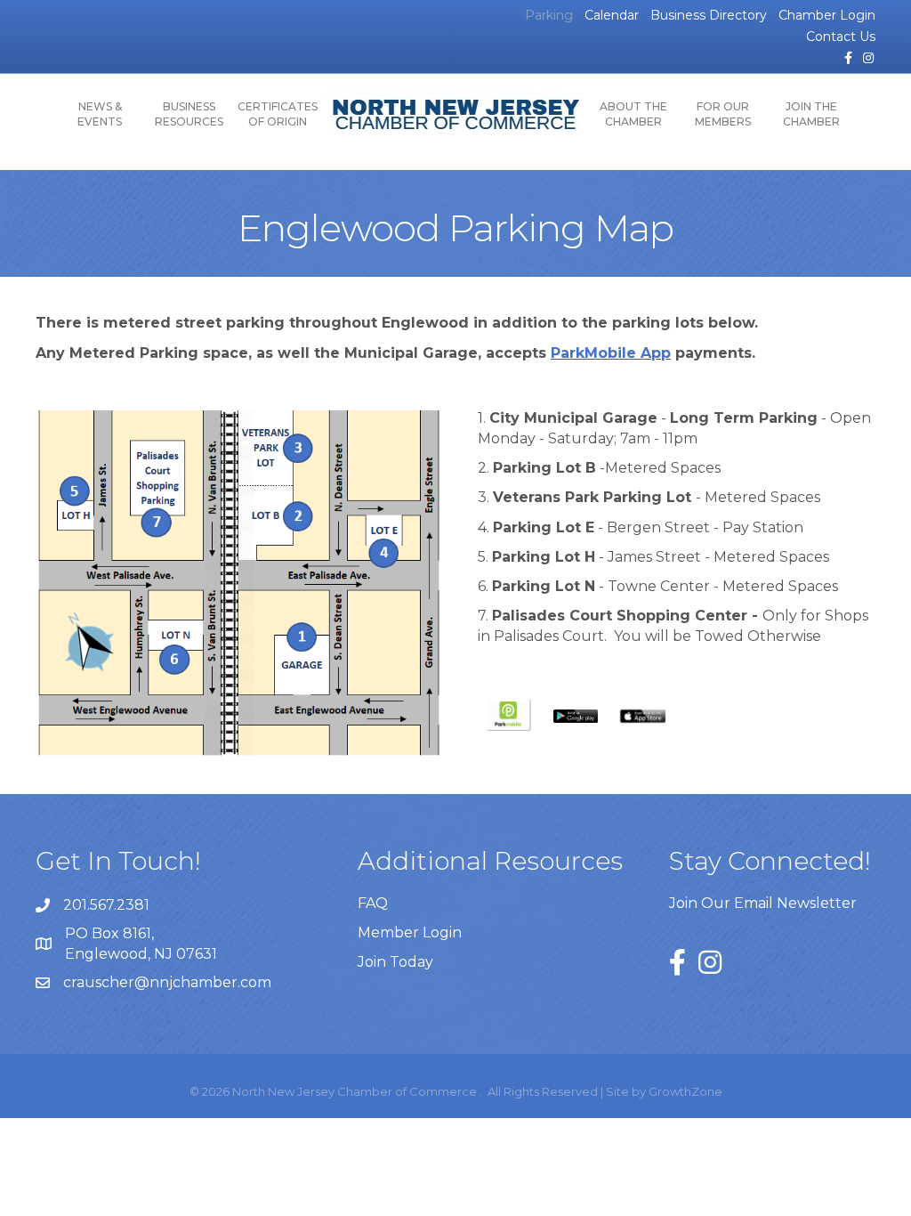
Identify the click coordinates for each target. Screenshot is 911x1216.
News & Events (99, 114)
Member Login (410, 932)
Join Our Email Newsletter (763, 903)
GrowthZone (685, 1091)
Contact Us (840, 36)
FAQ (373, 903)
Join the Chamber (811, 114)
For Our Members (723, 114)
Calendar (611, 15)
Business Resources (189, 114)
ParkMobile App (611, 353)
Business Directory (708, 15)
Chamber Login (826, 15)
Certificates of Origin (278, 114)
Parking (549, 15)
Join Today (395, 961)
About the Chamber (633, 114)
